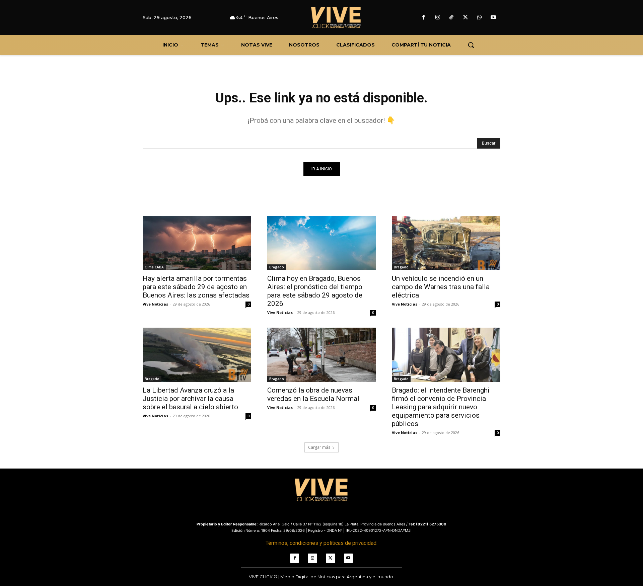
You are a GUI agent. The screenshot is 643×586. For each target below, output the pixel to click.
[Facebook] (424, 18)
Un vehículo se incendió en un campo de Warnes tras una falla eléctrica (441, 286)
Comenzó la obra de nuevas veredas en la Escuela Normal (313, 394)
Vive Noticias (155, 304)
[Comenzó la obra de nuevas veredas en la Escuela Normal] (321, 355)
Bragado (276, 267)
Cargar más (319, 447)
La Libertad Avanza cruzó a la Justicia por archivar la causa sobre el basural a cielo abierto (190, 398)
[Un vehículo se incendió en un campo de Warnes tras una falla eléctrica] (446, 243)
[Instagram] (438, 18)
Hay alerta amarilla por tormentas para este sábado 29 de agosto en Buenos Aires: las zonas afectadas (196, 286)
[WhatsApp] (480, 18)
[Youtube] (493, 18)
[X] (465, 18)
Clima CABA (154, 267)
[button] (471, 45)
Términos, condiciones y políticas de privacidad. (321, 543)
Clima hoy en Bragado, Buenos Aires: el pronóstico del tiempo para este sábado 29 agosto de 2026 (314, 291)
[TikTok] (452, 18)
